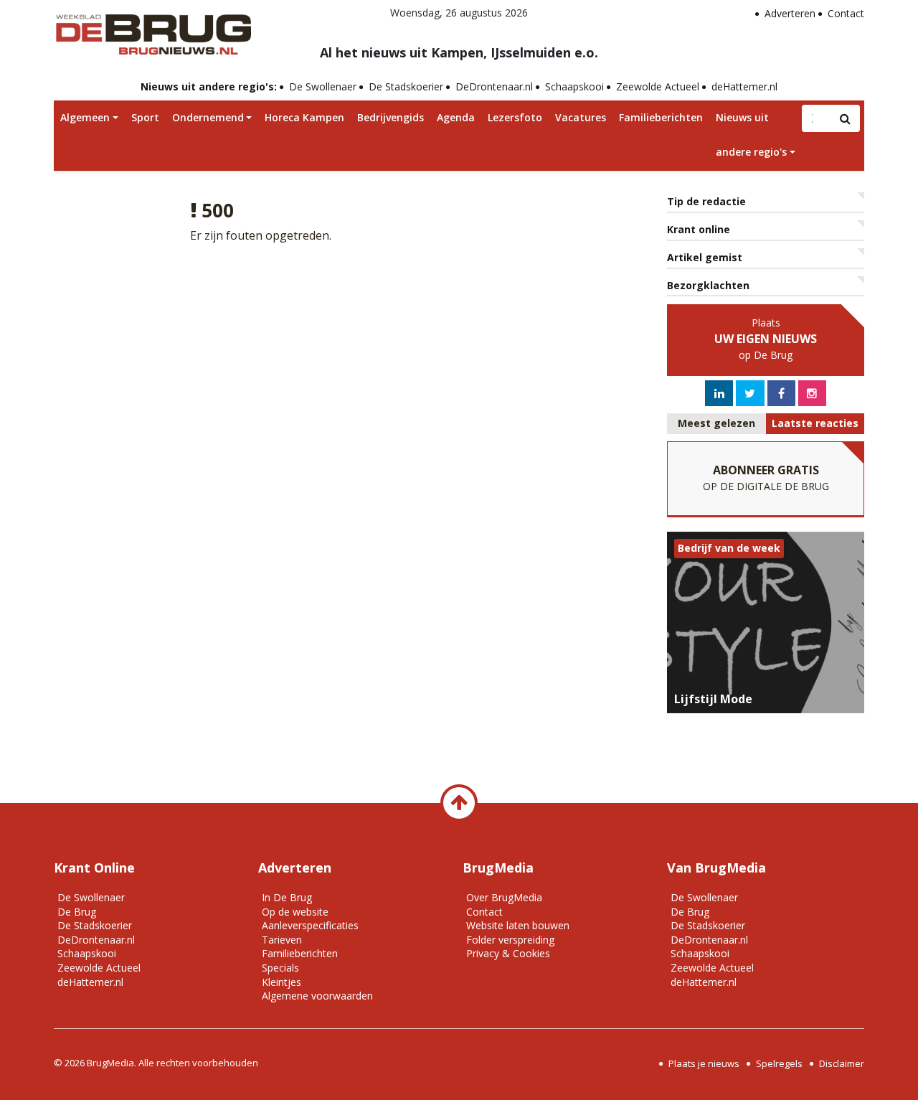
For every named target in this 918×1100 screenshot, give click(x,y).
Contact (846, 13)
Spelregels (779, 1063)
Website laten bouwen (517, 925)
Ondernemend (208, 117)
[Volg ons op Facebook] (781, 393)
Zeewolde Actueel (657, 86)
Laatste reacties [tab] (815, 423)
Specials (280, 967)
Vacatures (580, 117)
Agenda (456, 117)
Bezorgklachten (708, 285)
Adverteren (790, 13)
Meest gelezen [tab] (716, 423)
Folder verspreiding (510, 939)
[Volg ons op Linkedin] (719, 393)
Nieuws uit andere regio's (751, 135)
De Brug (76, 911)
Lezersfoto (515, 117)
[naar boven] (459, 803)
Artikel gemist (704, 257)
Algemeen (85, 117)
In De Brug (287, 897)
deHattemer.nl (744, 86)
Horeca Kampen (304, 117)
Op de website (295, 911)
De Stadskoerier (406, 86)
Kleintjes (281, 982)
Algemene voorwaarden (317, 995)
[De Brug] (152, 29)
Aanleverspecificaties (310, 925)
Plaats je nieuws (703, 1063)
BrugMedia (110, 1062)
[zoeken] (845, 118)
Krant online (698, 229)
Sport (145, 117)
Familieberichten (661, 117)
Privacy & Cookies (508, 953)
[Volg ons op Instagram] (812, 393)
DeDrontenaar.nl (494, 86)
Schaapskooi (574, 86)
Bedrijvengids (390, 117)
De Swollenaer (322, 86)
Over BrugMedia (504, 897)
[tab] (716, 423)
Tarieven (282, 939)
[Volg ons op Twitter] (750, 393)
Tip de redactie (706, 201)
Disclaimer (841, 1063)
